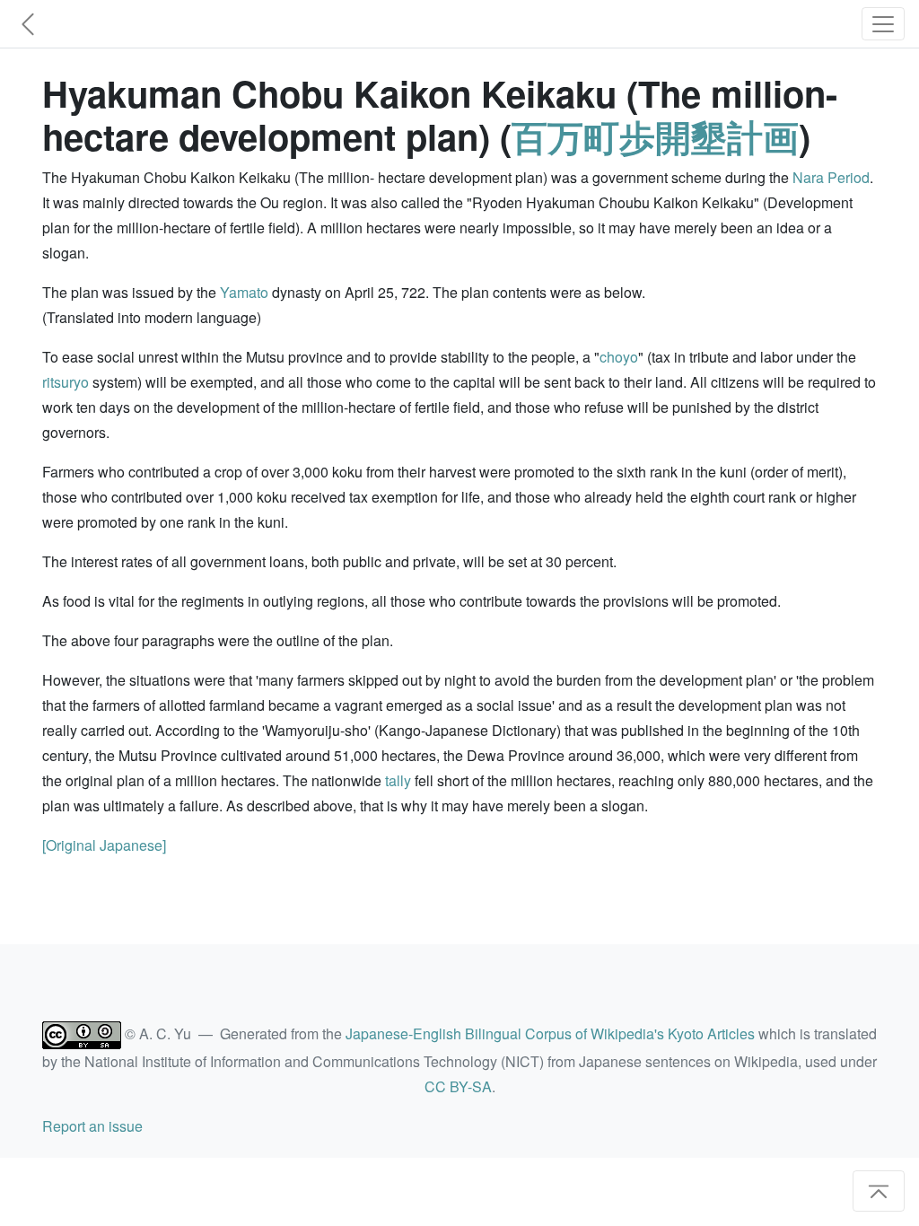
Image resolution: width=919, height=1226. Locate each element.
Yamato (244, 292)
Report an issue (92, 1126)
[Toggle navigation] (883, 23)
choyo (619, 356)
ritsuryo (65, 382)
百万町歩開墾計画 (655, 136)
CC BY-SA (458, 1086)
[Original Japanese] (104, 845)
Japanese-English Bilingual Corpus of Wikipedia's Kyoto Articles (550, 1033)
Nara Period (831, 177)
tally (398, 780)
